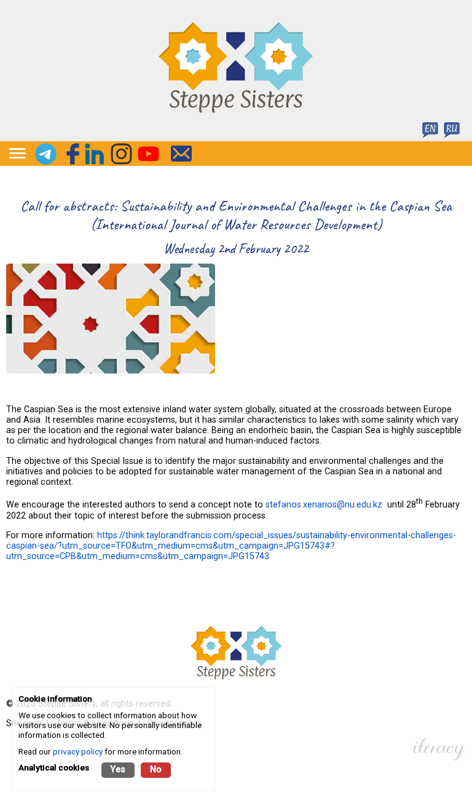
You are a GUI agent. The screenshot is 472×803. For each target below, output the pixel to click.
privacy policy (78, 751)
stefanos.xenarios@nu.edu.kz (324, 504)
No (156, 769)
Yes (118, 769)
